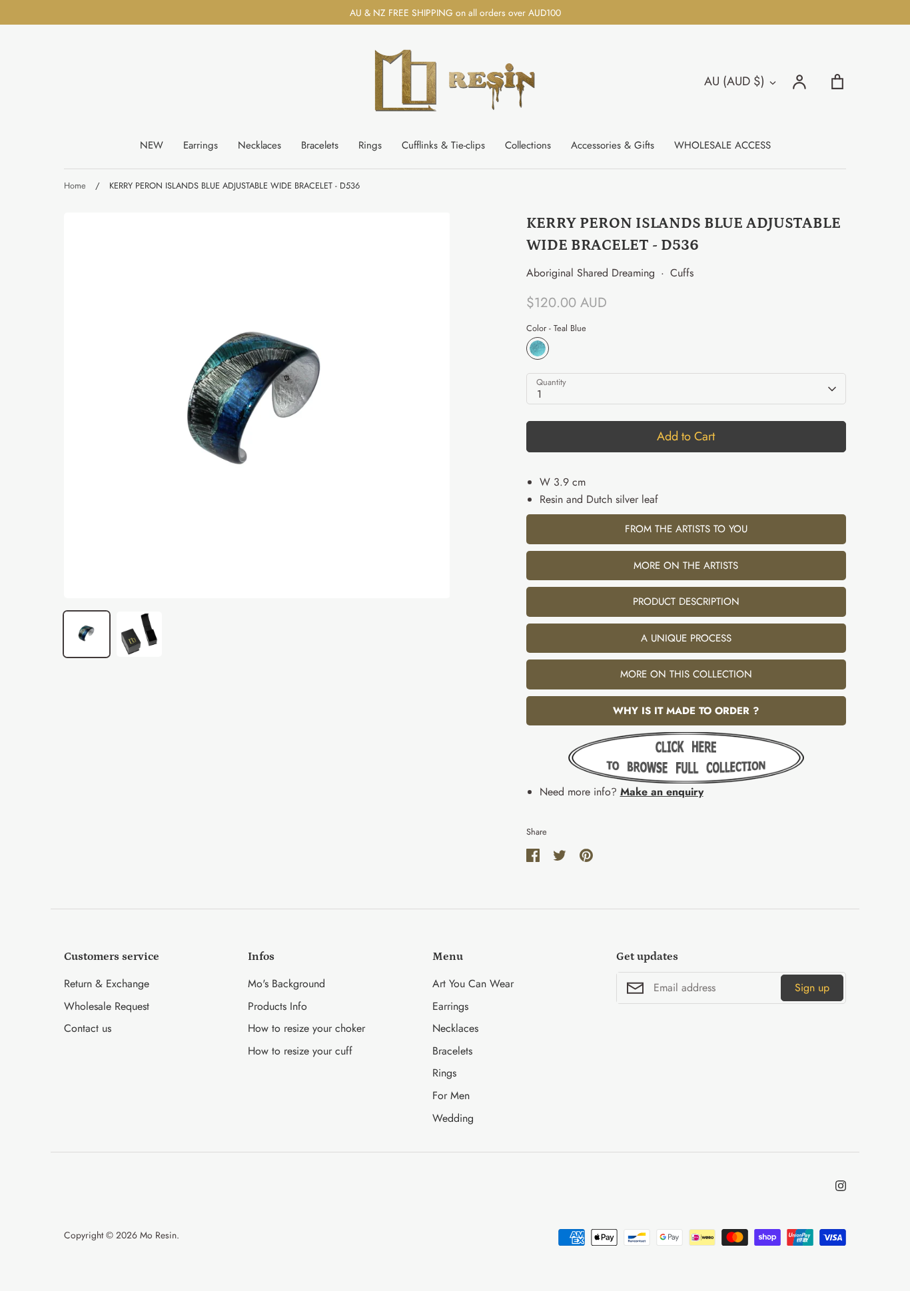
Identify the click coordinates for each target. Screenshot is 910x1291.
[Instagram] (840, 1185)
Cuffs (681, 272)
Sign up (812, 987)
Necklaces (259, 145)
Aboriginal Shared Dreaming (590, 272)
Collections (528, 145)
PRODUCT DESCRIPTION (686, 601)
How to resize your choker (306, 1028)
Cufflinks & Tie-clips (443, 145)
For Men (451, 1095)
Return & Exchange (106, 983)
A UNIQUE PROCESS (686, 638)
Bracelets (319, 145)
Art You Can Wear (473, 983)
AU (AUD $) (734, 81)
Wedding (453, 1118)
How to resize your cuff (300, 1051)
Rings (370, 145)
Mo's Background (286, 983)
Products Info (277, 1006)
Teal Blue (537, 348)
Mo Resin (158, 1235)
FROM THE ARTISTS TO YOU (686, 529)
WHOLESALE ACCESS (722, 145)
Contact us (87, 1028)
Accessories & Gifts (612, 145)
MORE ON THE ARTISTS (686, 565)
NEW (151, 145)
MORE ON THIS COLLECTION (686, 674)
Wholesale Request (106, 1006)
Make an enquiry (661, 791)
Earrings (200, 145)
